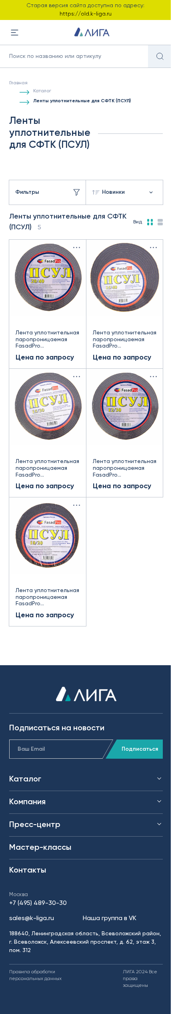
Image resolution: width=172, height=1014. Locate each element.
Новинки (113, 192)
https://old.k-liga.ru (86, 14)
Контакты (27, 871)
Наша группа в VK (109, 918)
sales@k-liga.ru (31, 918)
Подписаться (140, 749)
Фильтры (27, 192)
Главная (18, 83)
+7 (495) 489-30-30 (38, 903)
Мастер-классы (40, 848)
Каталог (42, 91)
